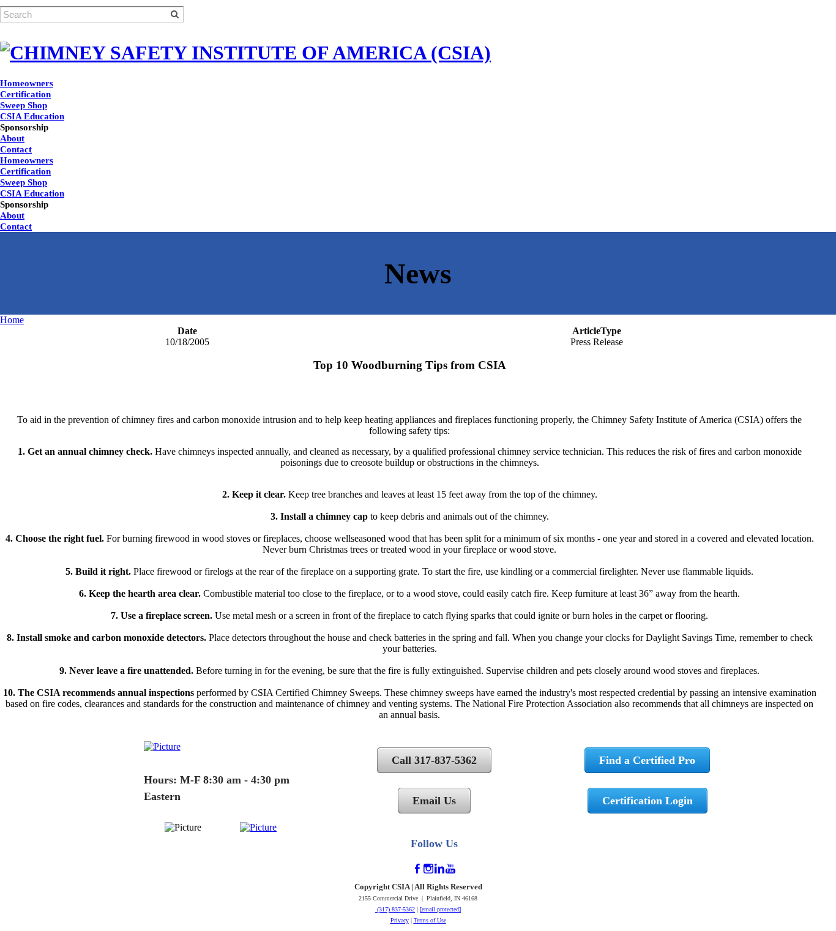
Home (12, 320)
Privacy (399, 920)
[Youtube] (450, 869)
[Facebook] (417, 869)
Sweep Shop (23, 105)
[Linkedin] (439, 869)
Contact (16, 149)
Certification (25, 94)
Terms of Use (430, 920)
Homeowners (26, 83)
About (12, 138)
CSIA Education (32, 116)
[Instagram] (428, 869)
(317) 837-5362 (395, 909)
